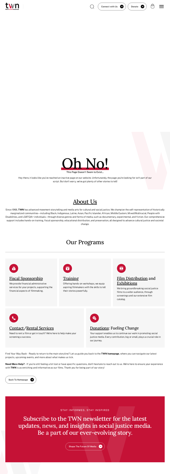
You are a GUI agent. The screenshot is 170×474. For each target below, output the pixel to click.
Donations (99, 328)
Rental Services (40, 328)
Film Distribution (132, 278)
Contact (16, 328)
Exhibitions (127, 283)
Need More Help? (15, 363)
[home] (12, 6)
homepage (113, 353)
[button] (161, 6)
